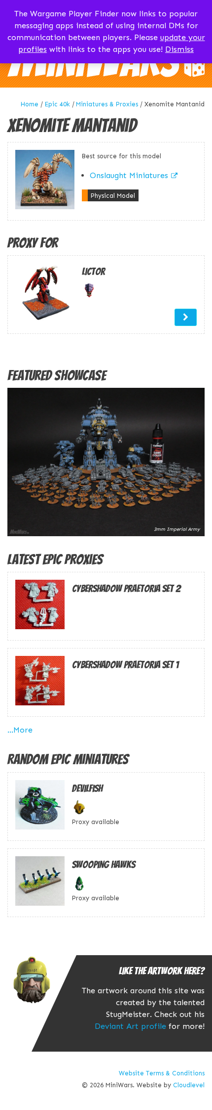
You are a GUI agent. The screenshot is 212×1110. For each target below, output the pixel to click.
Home (29, 104)
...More (20, 730)
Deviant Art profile (130, 1026)
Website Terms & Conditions (162, 1073)
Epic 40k (57, 104)
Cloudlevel (189, 1085)
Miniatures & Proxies (107, 104)
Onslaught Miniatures (129, 175)
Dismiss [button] (179, 49)
